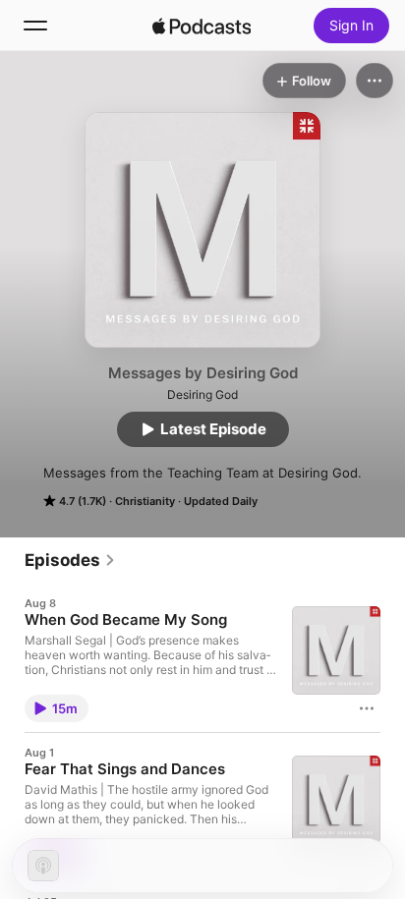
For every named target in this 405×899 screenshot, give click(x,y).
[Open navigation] (35, 25)
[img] (201, 25)
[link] (70, 560)
